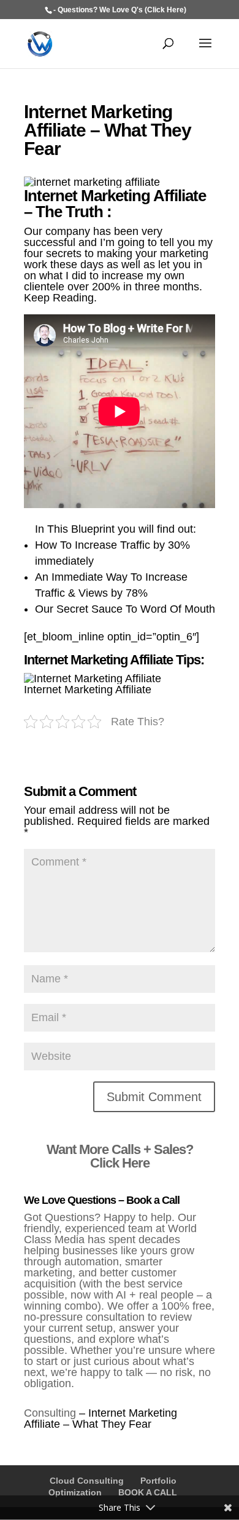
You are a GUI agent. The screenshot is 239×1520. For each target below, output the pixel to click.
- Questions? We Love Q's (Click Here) (119, 10)
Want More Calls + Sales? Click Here (120, 1156)
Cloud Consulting (87, 1481)
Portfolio (158, 1481)
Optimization (75, 1492)
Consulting (50, 1413)
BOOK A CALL (147, 1492)
